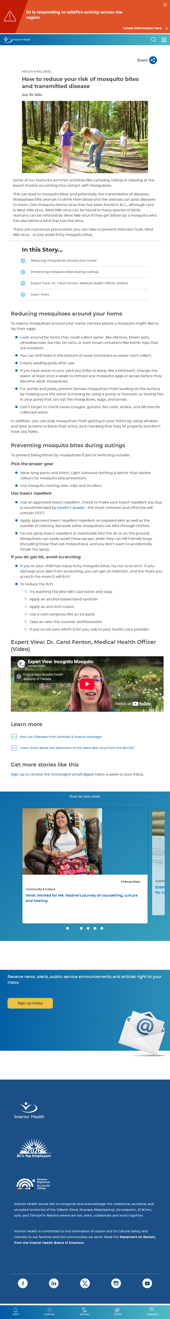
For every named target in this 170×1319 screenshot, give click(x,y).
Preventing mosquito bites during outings (65, 272)
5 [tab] (95, 928)
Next (156, 840)
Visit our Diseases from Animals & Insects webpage (61, 737)
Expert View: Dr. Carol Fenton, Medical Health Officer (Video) (79, 283)
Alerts (15, 1314)
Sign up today (30, 1003)
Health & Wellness (36, 71)
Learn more (40, 294)
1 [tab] (67, 928)
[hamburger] (163, 39)
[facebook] (23, 1283)
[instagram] (116, 1283)
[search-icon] (154, 39)
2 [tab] (74, 928)
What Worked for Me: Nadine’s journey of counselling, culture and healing (82, 898)
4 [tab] (88, 928)
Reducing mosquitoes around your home (64, 260)
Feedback (152, 1314)
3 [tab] (81, 928)
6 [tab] (101, 928)
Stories (118, 1314)
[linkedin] (54, 1283)
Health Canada (70, 508)
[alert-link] (85, 16)
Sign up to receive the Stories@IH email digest (52, 774)
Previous (14, 840)
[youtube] (147, 1283)
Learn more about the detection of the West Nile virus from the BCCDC (77, 748)
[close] (165, 4)
